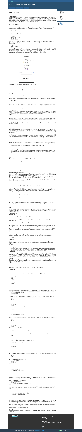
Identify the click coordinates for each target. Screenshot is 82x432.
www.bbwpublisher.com (45, 425)
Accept (60, 430)
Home (10, 7)
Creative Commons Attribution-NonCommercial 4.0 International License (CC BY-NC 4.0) (31, 162)
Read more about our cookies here (39, 430)
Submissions (26, 7)
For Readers (61, 22)
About (21, 7)
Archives (18, 7)
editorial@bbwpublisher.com (45, 427)
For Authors (60, 23)
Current (14, 7)
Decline (65, 430)
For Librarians (61, 24)
